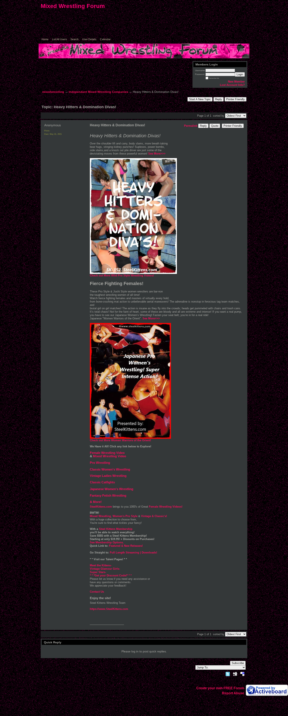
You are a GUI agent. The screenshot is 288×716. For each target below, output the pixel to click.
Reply (218, 99)
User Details (89, 39)
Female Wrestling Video (107, 453)
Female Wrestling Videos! (165, 506)
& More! (96, 502)
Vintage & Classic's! (153, 516)
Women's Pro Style (125, 516)
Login (240, 74)
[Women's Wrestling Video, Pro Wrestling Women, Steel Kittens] (133, 273)
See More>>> (151, 318)
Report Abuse (233, 693)
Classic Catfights (102, 482)
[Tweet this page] (227, 673)
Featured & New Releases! (126, 545)
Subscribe (238, 663)
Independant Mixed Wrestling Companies (98, 91)
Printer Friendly (235, 99)
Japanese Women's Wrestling (111, 489)
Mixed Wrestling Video (109, 456)
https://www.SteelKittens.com (109, 609)
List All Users (59, 39)
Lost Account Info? (232, 85)
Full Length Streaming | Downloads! (133, 552)
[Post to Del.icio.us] (242, 673)
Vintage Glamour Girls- (105, 568)
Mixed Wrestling (100, 516)
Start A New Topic (200, 99)
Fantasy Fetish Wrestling (108, 495)
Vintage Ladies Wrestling (108, 475)
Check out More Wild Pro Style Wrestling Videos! (122, 275)
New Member (236, 81)
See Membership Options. (107, 542)
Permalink (190, 125)
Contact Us (97, 591)
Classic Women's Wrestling (110, 469)
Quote (214, 125)
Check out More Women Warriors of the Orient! (120, 440)
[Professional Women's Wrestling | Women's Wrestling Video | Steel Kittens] (130, 437)
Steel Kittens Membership (115, 529)
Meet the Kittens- (101, 565)
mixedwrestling (53, 91)
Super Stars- (98, 572)
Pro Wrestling (100, 462)
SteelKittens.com (101, 506)
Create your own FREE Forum (220, 688)
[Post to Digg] (235, 673)
